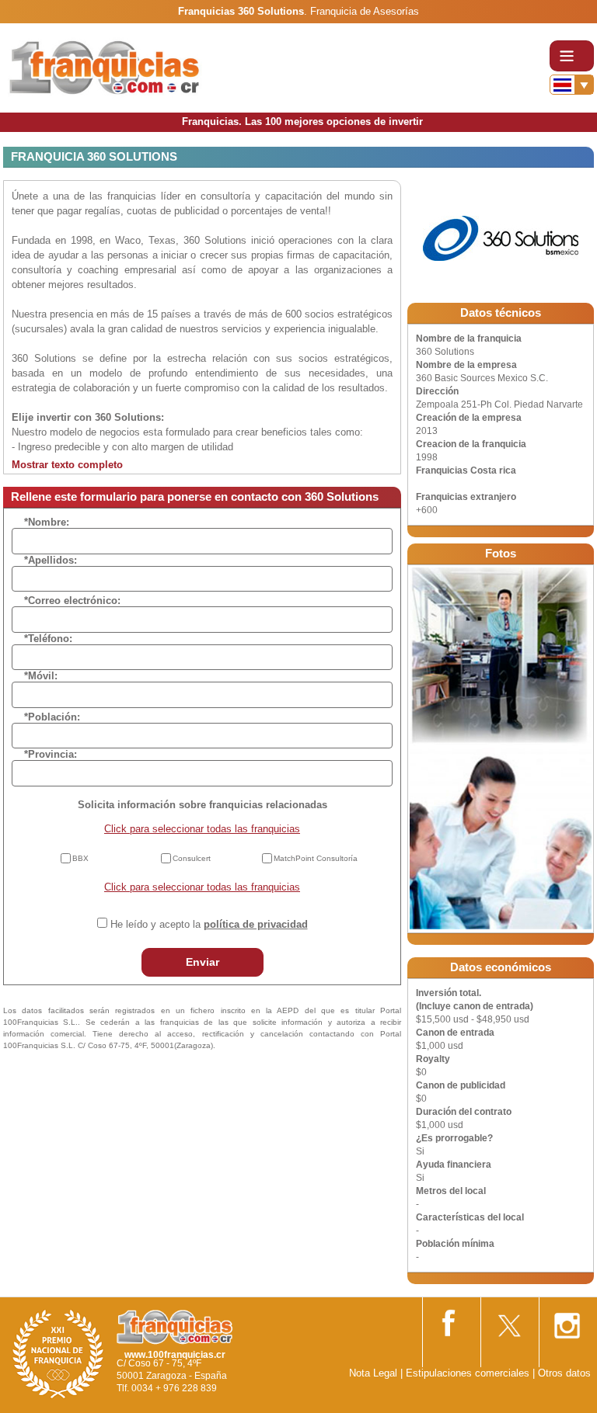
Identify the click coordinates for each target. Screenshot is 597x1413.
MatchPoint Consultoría (316, 858)
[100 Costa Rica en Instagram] (566, 1321)
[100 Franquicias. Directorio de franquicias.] (105, 67)
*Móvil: (41, 676)
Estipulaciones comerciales (469, 1373)
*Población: (52, 717)
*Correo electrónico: (72, 600)
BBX (80, 858)
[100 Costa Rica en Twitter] (508, 1321)
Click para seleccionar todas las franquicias (202, 829)
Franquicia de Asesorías (364, 11)
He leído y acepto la (209, 924)
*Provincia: (50, 754)
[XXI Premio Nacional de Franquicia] (58, 1353)
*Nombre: (46, 522)
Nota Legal (373, 1373)
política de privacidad (256, 924)
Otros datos (564, 1373)
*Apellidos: (50, 560)
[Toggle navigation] (572, 55)
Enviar (202, 962)
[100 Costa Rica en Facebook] (450, 1320)
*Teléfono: (48, 638)
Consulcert (192, 858)
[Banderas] (572, 85)
